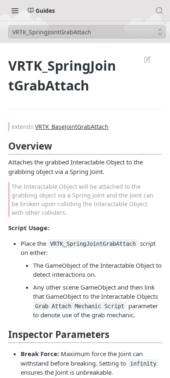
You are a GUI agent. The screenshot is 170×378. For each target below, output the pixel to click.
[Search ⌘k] (159, 10)
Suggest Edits (143, 59)
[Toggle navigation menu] (14, 10)
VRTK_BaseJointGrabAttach (72, 127)
